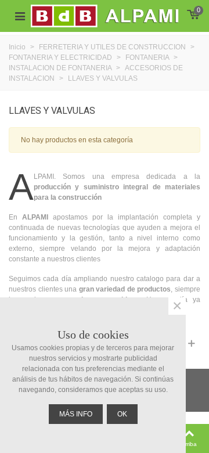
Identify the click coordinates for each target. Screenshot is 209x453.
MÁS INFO (75, 414)
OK (122, 414)
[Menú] (20, 16)
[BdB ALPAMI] (118, 16)
